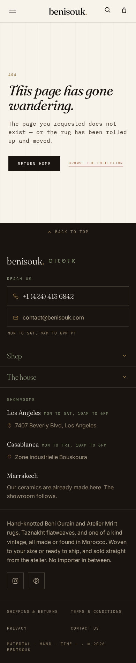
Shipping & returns (32, 611)
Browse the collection (96, 163)
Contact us (85, 628)
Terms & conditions (96, 611)
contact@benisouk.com (53, 317)
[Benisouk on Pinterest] (36, 581)
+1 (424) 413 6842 (48, 296)
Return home (34, 163)
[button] (107, 9)
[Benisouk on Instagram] (15, 581)
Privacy (17, 628)
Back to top (72, 231)
